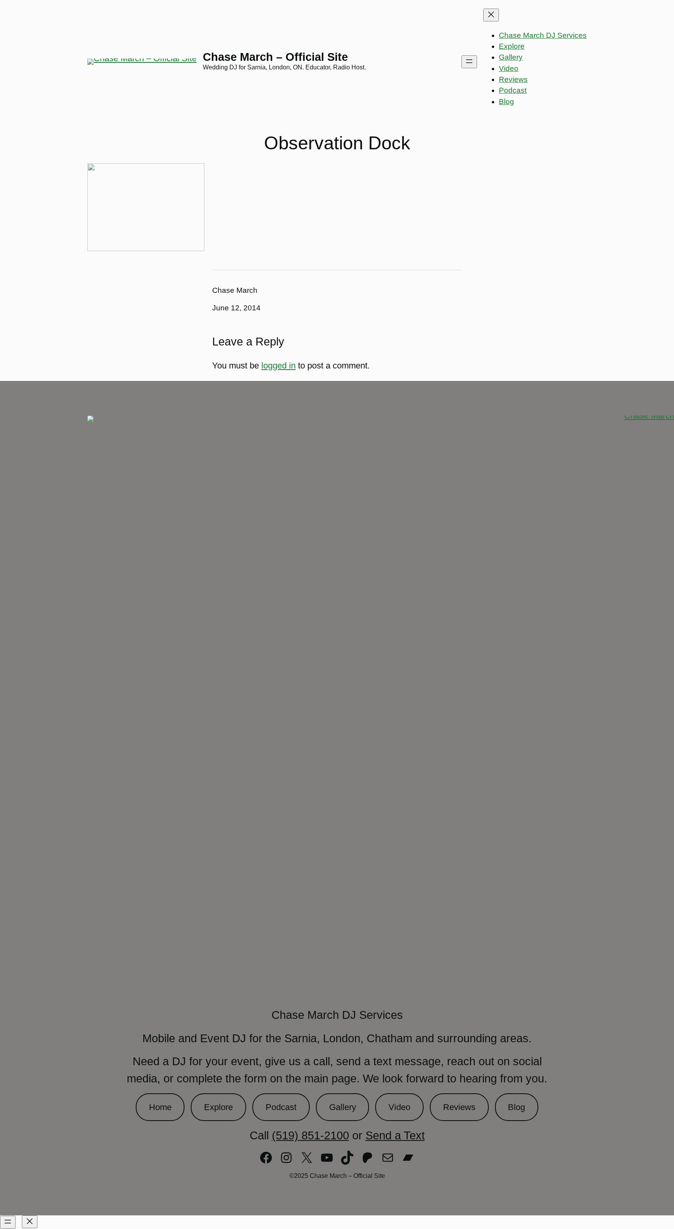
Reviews (459, 1107)
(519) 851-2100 (310, 1135)
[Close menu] (491, 15)
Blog (516, 1107)
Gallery (342, 1107)
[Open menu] (469, 61)
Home (160, 1107)
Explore (218, 1107)
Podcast (281, 1107)
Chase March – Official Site (275, 57)
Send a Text (395, 1135)
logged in (278, 365)
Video (399, 1107)
